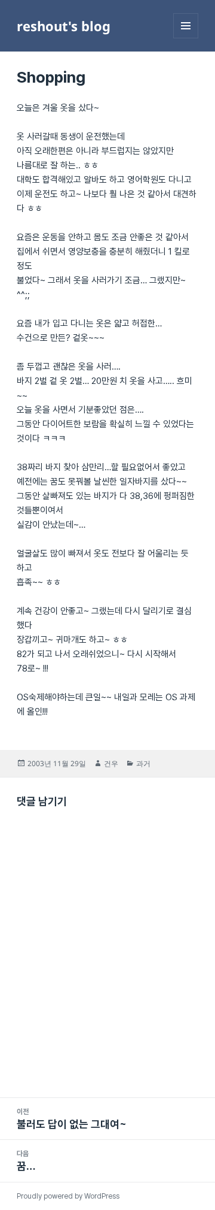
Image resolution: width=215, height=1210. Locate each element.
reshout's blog (63, 26)
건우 (111, 763)
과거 (143, 763)
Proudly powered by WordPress (68, 1196)
